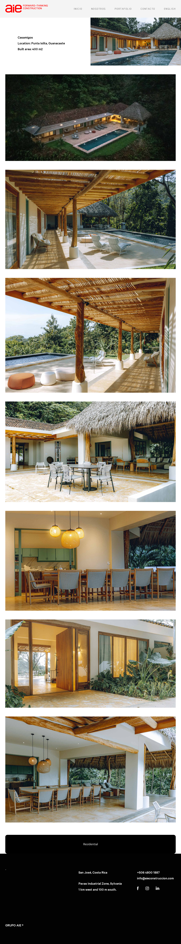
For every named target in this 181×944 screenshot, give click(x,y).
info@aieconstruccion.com (155, 878)
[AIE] (26, 9)
